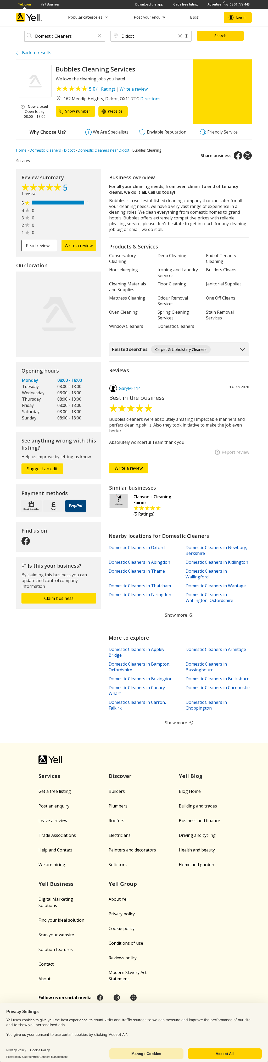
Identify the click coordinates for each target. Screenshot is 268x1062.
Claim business (59, 598)
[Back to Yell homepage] (29, 17)
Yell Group (123, 883)
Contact (46, 964)
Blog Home (190, 791)
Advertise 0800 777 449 (229, 4)
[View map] (58, 314)
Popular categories (85, 17)
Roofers (116, 820)
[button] (99, 36)
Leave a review (52, 820)
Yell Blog (191, 775)
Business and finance (199, 820)
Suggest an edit (42, 469)
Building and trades (198, 806)
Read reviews (39, 245)
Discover (120, 775)
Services (49, 775)
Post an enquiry (53, 806)
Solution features (55, 949)
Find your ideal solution (61, 920)
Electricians (120, 835)
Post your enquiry (149, 17)
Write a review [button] (79, 245)
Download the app (149, 4)
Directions (150, 99)
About (44, 979)
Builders (117, 791)
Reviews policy (123, 958)
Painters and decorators (132, 850)
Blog (194, 17)
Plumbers (118, 806)
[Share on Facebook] (238, 155)
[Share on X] (247, 155)
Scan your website (56, 935)
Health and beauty (197, 850)
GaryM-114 (130, 388)
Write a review (134, 89)
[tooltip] (186, 36)
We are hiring (51, 864)
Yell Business (50, 4)
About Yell (119, 899)
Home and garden (196, 864)
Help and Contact (55, 850)
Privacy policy (122, 914)
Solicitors (118, 864)
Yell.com (24, 4)
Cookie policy (122, 928)
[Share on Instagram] (117, 997)
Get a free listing (185, 4)
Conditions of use (126, 943)
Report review (235, 452)
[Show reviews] (42, 188)
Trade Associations (57, 835)
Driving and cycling (197, 835)
